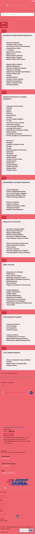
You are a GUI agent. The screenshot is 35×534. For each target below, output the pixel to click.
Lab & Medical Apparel (11, 352)
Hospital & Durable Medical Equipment (17, 35)
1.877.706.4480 (6, 458)
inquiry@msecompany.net (8, 472)
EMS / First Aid (8, 265)
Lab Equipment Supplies (12, 317)
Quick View (17, 420)
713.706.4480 (5, 465)
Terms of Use (4, 532)
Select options (8, 434)
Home (2, 376)
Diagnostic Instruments (12, 222)
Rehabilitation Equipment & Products (14, 376)
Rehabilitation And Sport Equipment (16, 182)
